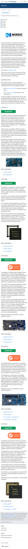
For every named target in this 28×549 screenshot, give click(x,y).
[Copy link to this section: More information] (12, 169)
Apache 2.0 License (11, 515)
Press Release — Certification (10, 417)
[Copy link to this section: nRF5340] (8, 424)
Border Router (4, 530)
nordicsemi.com (11, 70)
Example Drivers (7, 246)
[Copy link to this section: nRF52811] (9, 179)
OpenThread (3, 9)
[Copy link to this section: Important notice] (12, 80)
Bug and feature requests (6, 535)
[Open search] (21, 1)
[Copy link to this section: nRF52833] (9, 256)
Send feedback (5, 12)
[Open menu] (2, 1)
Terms (2, 542)
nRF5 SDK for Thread (10, 88)
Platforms (4, 5)
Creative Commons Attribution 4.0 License (10, 514)
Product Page (7, 172)
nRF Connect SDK (10, 92)
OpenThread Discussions (6, 537)
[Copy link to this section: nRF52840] (9, 346)
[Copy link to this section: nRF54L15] (9, 107)
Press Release (7, 174)
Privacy (6, 542)
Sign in (24, 1)
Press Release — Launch (9, 419)
